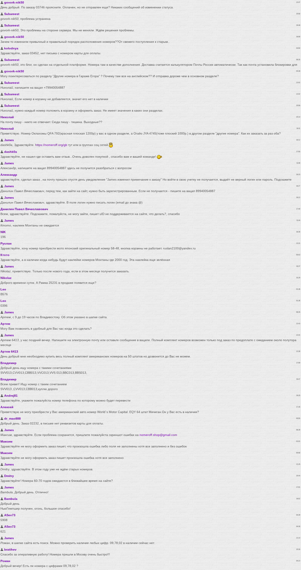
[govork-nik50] (1, 2)
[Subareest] (1, 14)
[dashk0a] (1, 151)
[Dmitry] (1, 476)
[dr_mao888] (1, 418)
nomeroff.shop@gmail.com (158, 435)
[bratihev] (1, 549)
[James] (1, 140)
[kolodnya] (1, 48)
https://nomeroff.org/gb (51, 145)
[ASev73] (1, 515)
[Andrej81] (1, 395)
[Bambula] (1, 499)
